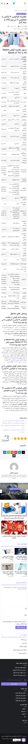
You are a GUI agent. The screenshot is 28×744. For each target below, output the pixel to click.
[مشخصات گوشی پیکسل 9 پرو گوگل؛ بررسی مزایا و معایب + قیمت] (7, 566)
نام (26, 608)
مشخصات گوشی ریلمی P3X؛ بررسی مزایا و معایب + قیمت (7, 557)
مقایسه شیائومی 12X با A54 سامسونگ (13, 423)
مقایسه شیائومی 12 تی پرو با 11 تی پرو (13, 421)
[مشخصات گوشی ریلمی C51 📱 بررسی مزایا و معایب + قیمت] (21, 566)
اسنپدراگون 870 (16, 327)
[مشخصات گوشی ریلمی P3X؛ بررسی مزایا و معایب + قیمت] (7, 551)
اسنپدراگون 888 (8, 329)
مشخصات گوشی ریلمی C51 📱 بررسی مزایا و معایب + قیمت (21, 573)
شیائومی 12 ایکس (14, 59)
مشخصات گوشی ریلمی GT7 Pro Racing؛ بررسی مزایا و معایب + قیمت (21, 557)
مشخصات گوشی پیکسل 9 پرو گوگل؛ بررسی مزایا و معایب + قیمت (7, 573)
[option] (14, 491)
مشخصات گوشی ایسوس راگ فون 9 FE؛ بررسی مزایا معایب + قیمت (14, 493)
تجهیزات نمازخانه (23, 646)
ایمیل (25, 615)
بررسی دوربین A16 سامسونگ (19, 675)
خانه (24, 10)
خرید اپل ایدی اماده (23, 653)
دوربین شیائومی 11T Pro (20, 362)
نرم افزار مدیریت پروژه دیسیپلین (20, 650)
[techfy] (14, 3)
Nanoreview (6, 354)
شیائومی (22, 445)
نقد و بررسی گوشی (18, 10)
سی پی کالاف (24, 639)
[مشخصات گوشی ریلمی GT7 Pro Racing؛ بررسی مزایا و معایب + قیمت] (21, 551)
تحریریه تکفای (22, 26)
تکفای (25, 398)
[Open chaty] (24, 740)
